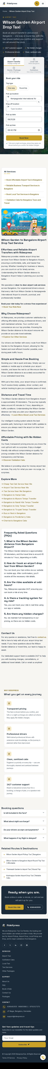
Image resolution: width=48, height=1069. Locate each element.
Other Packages (8, 971)
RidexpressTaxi (21, 1054)
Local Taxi (6, 963)
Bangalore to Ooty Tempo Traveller (18, 506)
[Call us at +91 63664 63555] (43, 1057)
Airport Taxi (6, 956)
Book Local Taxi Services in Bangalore (22, 194)
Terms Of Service (8, 1058)
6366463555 (35, 907)
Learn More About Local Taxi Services (29, 415)
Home (5, 11)
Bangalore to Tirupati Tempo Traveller (19, 509)
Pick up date (11, 114)
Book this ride (14, 907)
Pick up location (12, 94)
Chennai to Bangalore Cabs (15, 521)
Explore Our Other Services (15, 337)
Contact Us (6, 993)
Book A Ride (7, 989)
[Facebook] (4, 945)
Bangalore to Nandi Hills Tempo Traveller (21, 502)
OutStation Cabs (8, 960)
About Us (5, 981)
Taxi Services (7, 967)
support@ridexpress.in (15, 1016)
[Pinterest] (27, 945)
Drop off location (12, 104)
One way (11, 88)
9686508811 (23, 1007)
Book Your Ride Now (12, 307)
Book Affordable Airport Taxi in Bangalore (24, 180)
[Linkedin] (15, 945)
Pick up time (11, 125)
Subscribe (23, 1045)
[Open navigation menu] (42, 3)
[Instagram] (21, 945)
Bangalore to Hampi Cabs (14, 495)
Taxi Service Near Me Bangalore (17, 491)
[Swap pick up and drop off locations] (39, 102)
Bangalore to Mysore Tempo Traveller (19, 498)
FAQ (3, 985)
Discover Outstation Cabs (14, 460)
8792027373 (35, 1007)
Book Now (24, 138)
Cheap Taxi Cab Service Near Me (17, 484)
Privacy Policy (22, 1058)
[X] (10, 945)
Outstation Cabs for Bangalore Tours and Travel (22, 201)
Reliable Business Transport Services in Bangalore (22, 187)
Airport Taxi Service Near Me (16, 487)
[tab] (14, 61)
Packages (6, 996)
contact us (41, 637)
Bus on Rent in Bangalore (14, 513)
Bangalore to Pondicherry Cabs (16, 517)
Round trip (23, 88)
